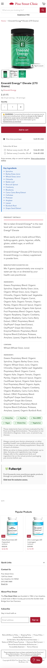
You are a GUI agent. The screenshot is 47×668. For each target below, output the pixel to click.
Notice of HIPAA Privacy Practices (13, 642)
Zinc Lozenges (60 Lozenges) (34, 541)
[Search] (43, 10)
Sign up (35, 620)
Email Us (4, 584)
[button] (5, 74)
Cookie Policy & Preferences (22, 637)
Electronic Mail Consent (35, 642)
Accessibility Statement (17, 647)
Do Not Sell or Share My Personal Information (22, 640)
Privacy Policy (38, 635)
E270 (2, 501)
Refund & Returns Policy (10, 635)
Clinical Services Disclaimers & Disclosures (22, 644)
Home (3, 21)
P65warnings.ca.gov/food (12, 121)
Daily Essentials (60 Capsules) (9, 541)
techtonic (5, 544)
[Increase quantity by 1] (21, 107)
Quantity (4, 102)
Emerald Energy (10, 90)
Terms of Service (32, 647)
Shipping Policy (26, 635)
